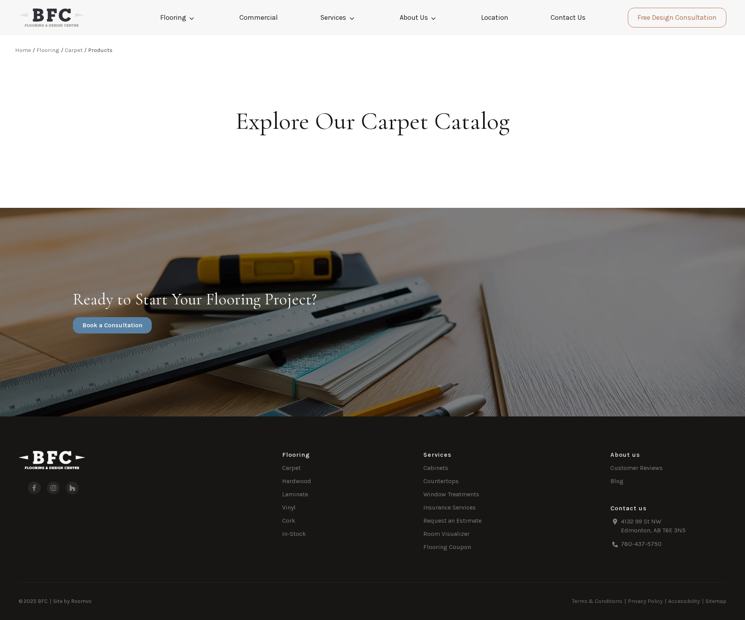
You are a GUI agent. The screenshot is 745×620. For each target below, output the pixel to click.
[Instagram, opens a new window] (53, 488)
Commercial (258, 17)
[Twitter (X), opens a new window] (72, 488)
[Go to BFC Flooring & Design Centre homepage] (52, 460)
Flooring (173, 17)
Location (494, 17)
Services (333, 17)
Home (23, 50)
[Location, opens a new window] (668, 526)
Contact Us (568, 17)
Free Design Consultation (677, 17)
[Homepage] (52, 18)
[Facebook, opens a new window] (30, 488)
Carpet (74, 50)
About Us (414, 17)
